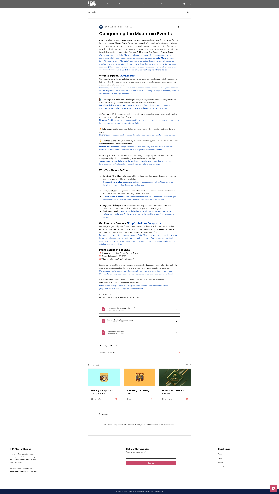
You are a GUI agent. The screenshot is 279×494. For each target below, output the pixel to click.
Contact (221, 467)
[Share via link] (116, 346)
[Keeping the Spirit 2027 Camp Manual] (104, 377)
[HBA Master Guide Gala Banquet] (175, 377)
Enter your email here (135, 452)
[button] (188, 12)
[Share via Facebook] (100, 346)
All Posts (92, 12)
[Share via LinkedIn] (111, 346)
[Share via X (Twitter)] (106, 346)
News (220, 458)
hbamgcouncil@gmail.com (24, 468)
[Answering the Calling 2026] (139, 377)
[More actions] (178, 27)
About (220, 454)
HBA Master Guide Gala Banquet (173, 392)
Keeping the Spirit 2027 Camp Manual (102, 392)
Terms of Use (149, 491)
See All (188, 364)
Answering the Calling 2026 (137, 392)
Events (220, 463)
